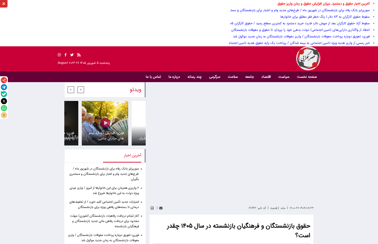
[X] (3, 101)
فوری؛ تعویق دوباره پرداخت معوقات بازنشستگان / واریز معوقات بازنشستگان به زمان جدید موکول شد (301, 36)
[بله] (3, 94)
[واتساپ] (3, 108)
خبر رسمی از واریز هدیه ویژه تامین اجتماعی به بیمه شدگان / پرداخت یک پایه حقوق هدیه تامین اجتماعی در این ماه (291, 43)
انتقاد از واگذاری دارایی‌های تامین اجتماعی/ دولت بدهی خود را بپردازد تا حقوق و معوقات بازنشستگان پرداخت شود (291, 30)
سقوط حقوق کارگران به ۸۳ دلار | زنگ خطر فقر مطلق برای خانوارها (325, 16)
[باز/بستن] (3, 115)
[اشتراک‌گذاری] (3, 80)
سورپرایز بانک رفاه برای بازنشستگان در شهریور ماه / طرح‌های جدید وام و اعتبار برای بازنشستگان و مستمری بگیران (292, 10)
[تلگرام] (3, 87)
